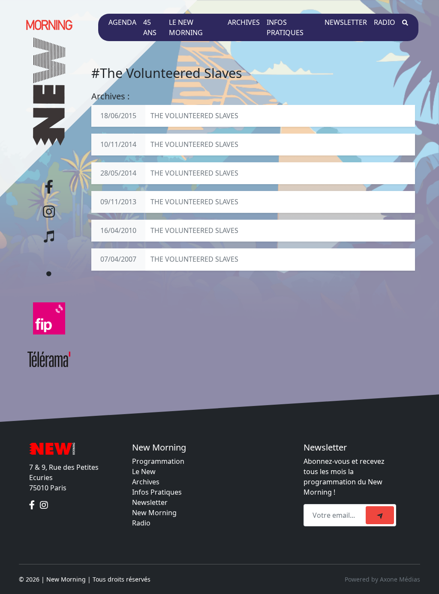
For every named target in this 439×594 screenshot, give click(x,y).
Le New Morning (186, 27)
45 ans (149, 27)
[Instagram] (44, 505)
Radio (384, 22)
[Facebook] (32, 505)
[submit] (380, 515)
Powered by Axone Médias (382, 579)
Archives (244, 22)
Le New (144, 471)
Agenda (122, 22)
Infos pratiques (285, 27)
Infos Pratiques (157, 492)
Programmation (158, 461)
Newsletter (346, 22)
